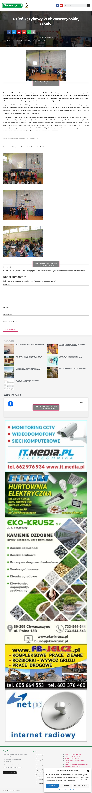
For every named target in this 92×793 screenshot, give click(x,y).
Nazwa (6, 307)
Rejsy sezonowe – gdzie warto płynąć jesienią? (30, 344)
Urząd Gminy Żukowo (72, 758)
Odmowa (66, 786)
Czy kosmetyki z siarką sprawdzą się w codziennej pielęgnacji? (27, 380)
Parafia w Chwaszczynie (73, 754)
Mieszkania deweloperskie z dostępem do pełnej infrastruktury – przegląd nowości (28, 368)
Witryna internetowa (10, 322)
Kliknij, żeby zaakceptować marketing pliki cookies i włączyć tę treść (46, 83)
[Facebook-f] (57, 5)
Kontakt (38, 761)
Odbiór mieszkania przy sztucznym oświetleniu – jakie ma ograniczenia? (70, 356)
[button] (88, 771)
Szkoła (50, 37)
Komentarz (7, 284)
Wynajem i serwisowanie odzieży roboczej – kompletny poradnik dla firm (72, 344)
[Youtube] (61, 5)
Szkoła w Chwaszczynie (72, 756)
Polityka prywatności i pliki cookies (66, 789)
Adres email (7, 314)
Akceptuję (52, 786)
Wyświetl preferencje (81, 786)
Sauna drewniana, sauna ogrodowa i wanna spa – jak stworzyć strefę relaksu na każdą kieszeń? (29, 357)
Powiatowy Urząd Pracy (72, 766)
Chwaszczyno (40, 755)
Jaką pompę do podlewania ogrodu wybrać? (72, 368)
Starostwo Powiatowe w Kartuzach (76, 764)
